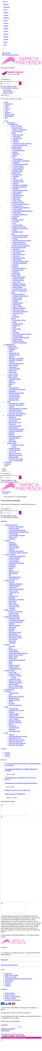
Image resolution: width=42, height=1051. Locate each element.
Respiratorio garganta (19, 268)
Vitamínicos (16, 249)
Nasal (14, 330)
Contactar (8, 985)
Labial (14, 178)
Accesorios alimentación (20, 214)
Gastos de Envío (10, 995)
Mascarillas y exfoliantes (20, 185)
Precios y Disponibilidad (12, 996)
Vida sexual (16, 256)
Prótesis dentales (18, 336)
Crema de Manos (18, 169)
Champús (15, 140)
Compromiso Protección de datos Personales (18, 978)
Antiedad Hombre (18, 195)
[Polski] (2, 42)
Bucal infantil (17, 329)
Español (6, 4)
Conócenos (8, 462)
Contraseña (4, 1025)
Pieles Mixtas (17, 197)
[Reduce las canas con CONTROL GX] (17, 790)
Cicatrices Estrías (18, 166)
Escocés (6, 34)
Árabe (5, 9)
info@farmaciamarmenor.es (10, 55)
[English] (2, 20)
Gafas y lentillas (17, 306)
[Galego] (2, 26)
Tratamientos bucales (19, 320)
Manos (15, 155)
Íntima (14, 322)
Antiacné (15, 183)
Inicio (6, 121)
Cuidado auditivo (18, 303)
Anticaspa (16, 142)
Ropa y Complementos (20, 291)
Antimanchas (17, 193)
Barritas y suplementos (19, 129)
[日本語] (2, 39)
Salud (12, 292)
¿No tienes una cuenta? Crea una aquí (12, 1034)
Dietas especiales (18, 131)
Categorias (4, 521)
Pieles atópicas (17, 148)
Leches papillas (17, 209)
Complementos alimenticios (21, 207)
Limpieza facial (17, 174)
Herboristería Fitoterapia (18, 247)
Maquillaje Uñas (18, 171)
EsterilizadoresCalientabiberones (23, 211)
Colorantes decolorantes (20, 145)
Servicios (7, 464)
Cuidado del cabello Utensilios (22, 143)
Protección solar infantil (20, 237)
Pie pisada (16, 221)
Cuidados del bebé (18, 280)
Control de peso (17, 128)
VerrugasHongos (18, 159)
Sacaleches (16, 216)
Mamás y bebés (16, 275)
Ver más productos (6, 86)
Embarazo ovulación (19, 284)
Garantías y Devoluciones (13, 1000)
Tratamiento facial (18, 181)
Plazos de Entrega (10, 998)
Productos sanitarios (19, 294)
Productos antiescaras (19, 226)
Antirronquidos (17, 299)
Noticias (7, 752)
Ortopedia (14, 218)
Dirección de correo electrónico (10, 1021)
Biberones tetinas (18, 206)
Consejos (7, 754)
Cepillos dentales (18, 323)
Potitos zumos (17, 213)
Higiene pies (16, 325)
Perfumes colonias (18, 341)
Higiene (13, 318)
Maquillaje (16, 176)
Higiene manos (17, 339)
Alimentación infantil (17, 202)
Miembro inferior (18, 232)
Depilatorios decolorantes (20, 164)
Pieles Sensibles (17, 192)
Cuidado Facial (15, 173)
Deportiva (16, 265)
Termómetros (17, 304)
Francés (6, 23)
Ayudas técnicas (17, 225)
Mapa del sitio (9, 980)
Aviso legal (8, 973)
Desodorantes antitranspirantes (22, 334)
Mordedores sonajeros (19, 285)
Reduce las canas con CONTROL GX (15, 794)
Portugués (7, 7)
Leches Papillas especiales (21, 204)
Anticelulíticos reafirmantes (21, 161)
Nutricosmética (17, 259)
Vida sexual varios (18, 310)
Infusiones (16, 271)
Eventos (7, 756)
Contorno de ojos (18, 180)
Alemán (5, 28)
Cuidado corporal (16, 147)
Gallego (6, 26)
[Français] (2, 23)
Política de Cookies (11, 977)
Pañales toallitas (17, 287)
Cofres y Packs (17, 200)
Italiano (6, 36)
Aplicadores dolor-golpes (20, 296)
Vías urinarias (17, 252)
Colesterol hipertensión (20, 263)
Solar (12, 233)
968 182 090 (6, 53)
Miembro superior (18, 219)
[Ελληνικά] (2, 31)
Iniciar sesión (5, 1030)
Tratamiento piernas (19, 150)
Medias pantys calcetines (20, 228)
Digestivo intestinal (18, 251)
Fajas (14, 223)
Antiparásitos (17, 136)
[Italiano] (2, 36)
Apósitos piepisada (18, 168)
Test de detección (18, 313)
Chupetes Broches (18, 278)
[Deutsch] (2, 28)
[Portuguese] (2, 7)
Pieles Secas (16, 199)
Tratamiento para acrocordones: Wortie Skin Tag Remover (21, 783)
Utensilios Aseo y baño (20, 289)
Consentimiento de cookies (13, 1037)
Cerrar (15, 86)
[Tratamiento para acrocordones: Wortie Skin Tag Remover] (23, 779)
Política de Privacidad (11, 975)
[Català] (2, 15)
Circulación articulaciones (20, 261)
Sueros (15, 315)
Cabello (13, 133)
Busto (14, 446)
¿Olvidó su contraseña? (8, 1029)
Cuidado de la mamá (19, 277)
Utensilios (16, 188)
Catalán (6, 15)
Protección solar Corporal (20, 235)
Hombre (15, 152)
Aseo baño (16, 332)
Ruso (5, 45)
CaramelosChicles (18, 270)
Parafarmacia (11, 122)
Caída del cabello (18, 135)
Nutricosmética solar (19, 242)
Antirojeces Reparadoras (20, 190)
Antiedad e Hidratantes (20, 187)
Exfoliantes (16, 162)
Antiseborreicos (17, 138)
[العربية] (2, 9)
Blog (6, 465)
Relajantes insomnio (19, 258)
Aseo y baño (16, 282)
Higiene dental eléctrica (20, 342)
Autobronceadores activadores (22, 240)
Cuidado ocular (17, 297)
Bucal (14, 327)
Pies (14, 157)
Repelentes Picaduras (19, 308)
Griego (6, 31)
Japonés (6, 39)
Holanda (6, 18)
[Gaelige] (2, 34)
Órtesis (15, 230)
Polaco (6, 42)
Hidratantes (16, 154)
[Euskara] (2, 12)
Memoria (15, 266)
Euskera (6, 12)
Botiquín (15, 301)
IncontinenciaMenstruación (21, 337)
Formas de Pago (10, 993)
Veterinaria (16, 316)
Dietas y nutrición (16, 126)
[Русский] (2, 45)
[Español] (2, 4)
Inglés (5, 20)
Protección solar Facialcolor (21, 245)
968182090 (4, 960)
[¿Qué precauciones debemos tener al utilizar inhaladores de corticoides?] (23, 765)
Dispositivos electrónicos (20, 311)
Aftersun (15, 239)
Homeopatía (16, 273)
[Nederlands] (2, 18)
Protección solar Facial (19, 244)
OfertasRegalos (13, 124)
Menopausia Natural (19, 254)
